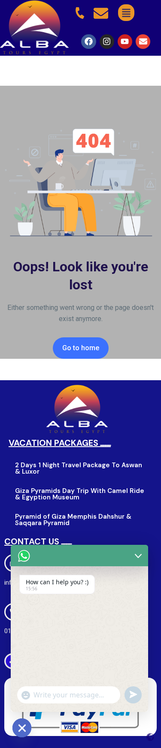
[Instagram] (107, 41)
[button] (126, 12)
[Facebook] (88, 41)
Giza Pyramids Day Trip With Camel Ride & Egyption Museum (79, 494)
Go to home (80, 348)
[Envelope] (143, 41)
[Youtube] (125, 41)
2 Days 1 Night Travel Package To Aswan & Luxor (78, 468)
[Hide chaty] (21, 727)
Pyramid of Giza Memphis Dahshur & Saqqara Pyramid (73, 519)
